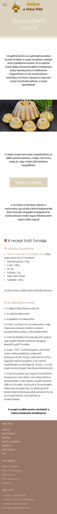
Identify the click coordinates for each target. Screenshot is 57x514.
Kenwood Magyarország (12, 470)
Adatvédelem (8, 449)
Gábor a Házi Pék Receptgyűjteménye (28, 6)
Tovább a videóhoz (28, 182)
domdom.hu (7, 483)
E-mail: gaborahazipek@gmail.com (16, 508)
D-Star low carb (8, 475)
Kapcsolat (7, 446)
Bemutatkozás (9, 434)
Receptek (6, 438)
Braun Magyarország (10, 479)
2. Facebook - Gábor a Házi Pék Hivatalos (18, 499)
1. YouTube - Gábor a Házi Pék (14, 495)
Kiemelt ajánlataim (11, 442)
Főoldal (6, 430)
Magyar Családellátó (10, 466)
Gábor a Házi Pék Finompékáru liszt (25, 254)
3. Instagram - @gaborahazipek (14, 504)
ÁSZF (4, 453)
